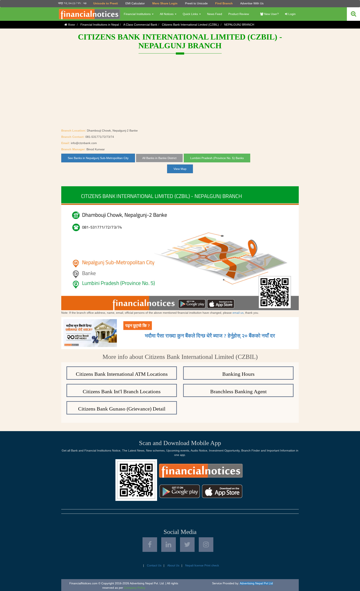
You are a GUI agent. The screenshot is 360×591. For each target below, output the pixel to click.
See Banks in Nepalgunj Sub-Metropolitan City (98, 158)
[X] (187, 544)
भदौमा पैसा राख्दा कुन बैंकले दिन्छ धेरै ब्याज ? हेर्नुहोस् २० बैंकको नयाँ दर (210, 335)
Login (292, 14)
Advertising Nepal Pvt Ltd (256, 583)
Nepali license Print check (202, 565)
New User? (271, 14)
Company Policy (134, 587)
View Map (180, 168)
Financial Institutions (137, 14)
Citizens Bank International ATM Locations (122, 374)
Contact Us (154, 565)
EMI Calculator (135, 3)
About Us (173, 565)
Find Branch (224, 3)
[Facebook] (149, 544)
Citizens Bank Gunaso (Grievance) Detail (121, 409)
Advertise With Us (252, 3)
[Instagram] (206, 544)
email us (238, 312)
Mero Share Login (165, 3)
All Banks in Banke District (159, 158)
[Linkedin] (168, 544)
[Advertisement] (180, 97)
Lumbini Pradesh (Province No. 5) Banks (217, 158)
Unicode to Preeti (105, 3)
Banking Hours (238, 374)
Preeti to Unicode (196, 3)
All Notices (167, 14)
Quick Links (191, 14)
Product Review (238, 14)
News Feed (214, 14)
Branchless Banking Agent (238, 391)
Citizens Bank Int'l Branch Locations (122, 391)
